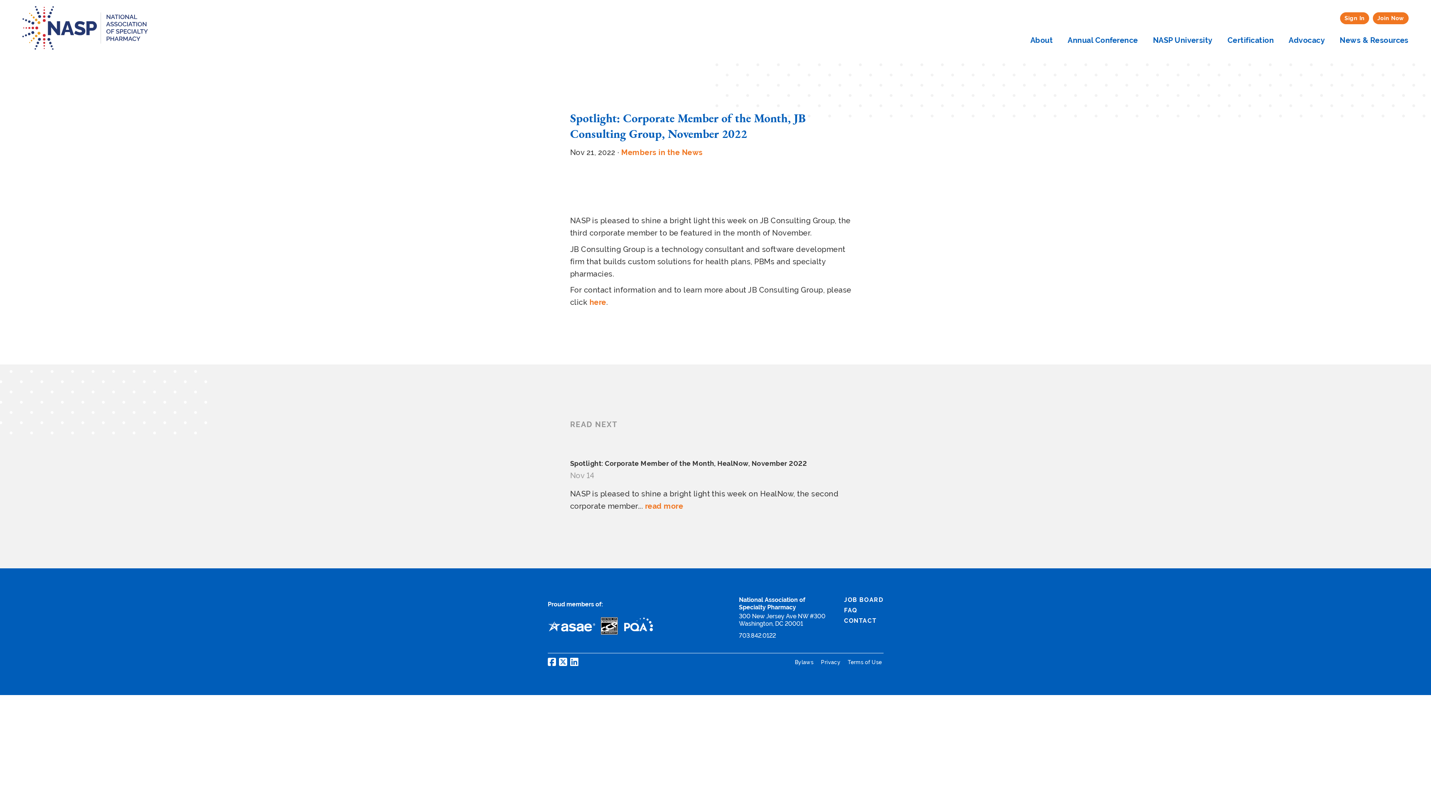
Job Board (863, 599)
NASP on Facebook (552, 662)
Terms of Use (865, 662)
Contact (860, 620)
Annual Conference (1103, 40)
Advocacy (1307, 40)
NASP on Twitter (563, 662)
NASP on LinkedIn (574, 662)
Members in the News (661, 152)
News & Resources (1374, 40)
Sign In (1355, 18)
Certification (1251, 40)
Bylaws (805, 662)
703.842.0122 (757, 635)
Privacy (831, 662)
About (1041, 40)
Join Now (1390, 18)
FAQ (850, 610)
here (598, 302)
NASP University (1183, 40)
